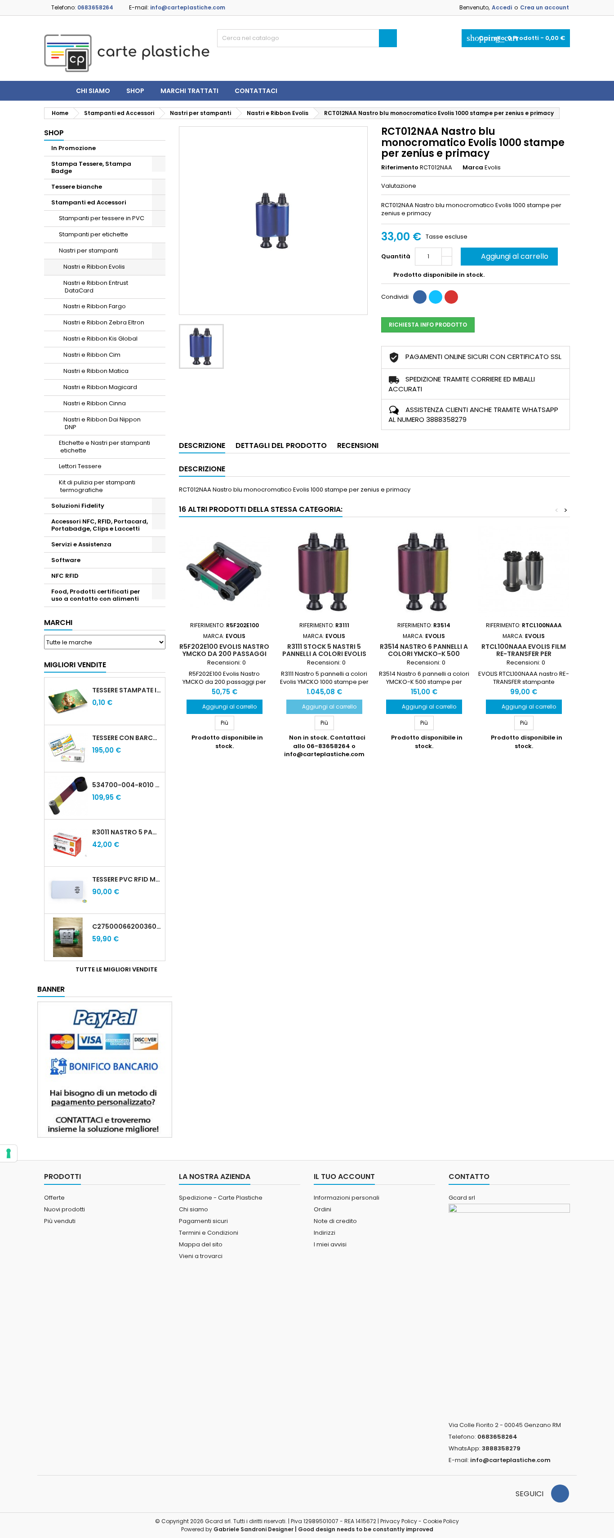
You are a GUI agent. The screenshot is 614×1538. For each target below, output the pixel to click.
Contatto (469, 1176)
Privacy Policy (398, 1521)
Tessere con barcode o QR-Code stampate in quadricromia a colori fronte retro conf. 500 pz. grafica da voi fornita (126, 737)
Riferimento (399, 168)
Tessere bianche (76, 186)
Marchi (58, 622)
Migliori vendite (75, 665)
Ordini (322, 1209)
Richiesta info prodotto (428, 324)
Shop (135, 90)
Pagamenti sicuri (203, 1221)
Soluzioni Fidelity (77, 505)
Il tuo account (344, 1176)
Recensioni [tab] (357, 445)
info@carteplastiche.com (187, 7)
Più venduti (60, 1221)
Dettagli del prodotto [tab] (281, 445)
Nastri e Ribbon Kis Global (100, 338)
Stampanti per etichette (93, 234)
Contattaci (256, 90)
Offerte (54, 1197)
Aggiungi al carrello (508, 256)
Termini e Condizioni (208, 1232)
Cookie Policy (441, 1521)
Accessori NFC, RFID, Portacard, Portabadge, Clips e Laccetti (99, 525)
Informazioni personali (346, 1197)
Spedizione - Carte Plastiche (221, 1197)
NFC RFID (65, 576)
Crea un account (544, 7)
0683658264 (95, 7)
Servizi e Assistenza (81, 544)
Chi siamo (93, 90)
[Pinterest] (451, 297)
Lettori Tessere (80, 466)
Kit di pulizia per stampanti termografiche (97, 486)
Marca (473, 168)
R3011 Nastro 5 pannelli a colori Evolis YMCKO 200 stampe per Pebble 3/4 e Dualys (126, 832)
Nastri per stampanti (88, 250)
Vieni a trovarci (200, 1256)
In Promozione (73, 148)
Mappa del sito (200, 1244)
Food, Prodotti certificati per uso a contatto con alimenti (95, 595)
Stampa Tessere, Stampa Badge (91, 167)
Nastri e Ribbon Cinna (94, 403)
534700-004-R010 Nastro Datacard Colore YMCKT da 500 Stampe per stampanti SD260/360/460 (126, 785)
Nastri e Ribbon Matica (96, 371)
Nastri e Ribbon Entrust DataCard (95, 287)
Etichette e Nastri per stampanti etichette (104, 447)
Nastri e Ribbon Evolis (94, 266)
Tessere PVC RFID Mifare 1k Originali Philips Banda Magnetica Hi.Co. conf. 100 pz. (126, 879)
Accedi (502, 7)
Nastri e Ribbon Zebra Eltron (103, 322)
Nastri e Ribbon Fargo (94, 306)
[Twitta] (435, 297)
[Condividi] (420, 297)
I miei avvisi (330, 1244)
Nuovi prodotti (64, 1209)
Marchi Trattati (189, 90)
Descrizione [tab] (202, 445)
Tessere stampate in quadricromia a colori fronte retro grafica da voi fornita (126, 690)
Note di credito (335, 1221)
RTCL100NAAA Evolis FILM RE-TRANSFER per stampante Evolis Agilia (523, 653)
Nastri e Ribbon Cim (91, 354)
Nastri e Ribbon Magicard (100, 387)
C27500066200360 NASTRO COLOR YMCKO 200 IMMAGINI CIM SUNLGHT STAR (126, 926)
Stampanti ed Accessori (88, 202)
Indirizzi (324, 1232)
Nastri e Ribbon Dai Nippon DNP (102, 423)
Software (65, 560)
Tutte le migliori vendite (120, 970)
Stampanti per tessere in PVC (101, 218)
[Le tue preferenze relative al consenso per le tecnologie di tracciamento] (8, 1153)
